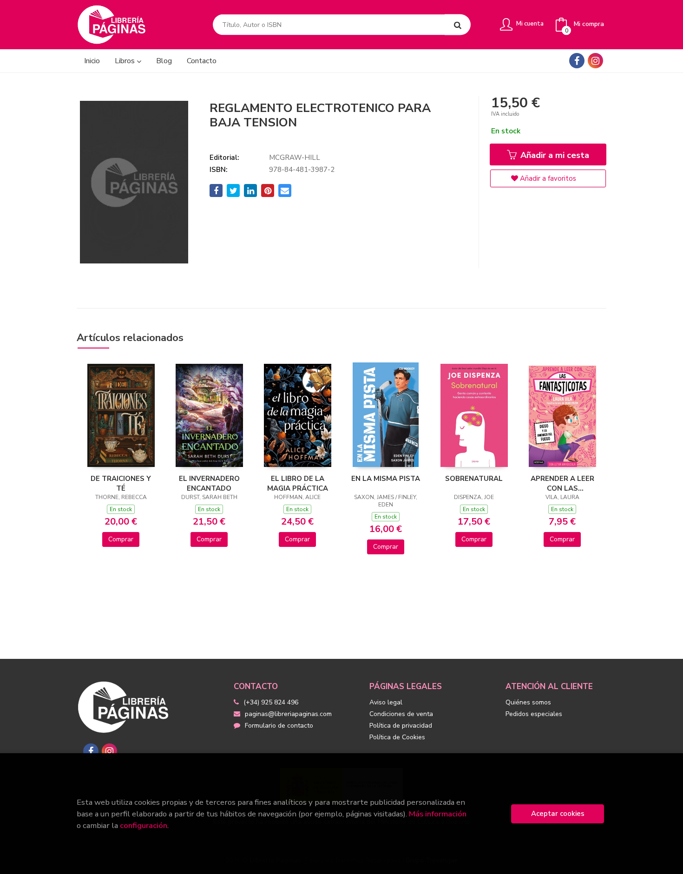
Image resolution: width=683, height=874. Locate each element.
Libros (126, 61)
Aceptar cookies (557, 813)
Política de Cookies (397, 737)
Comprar (120, 539)
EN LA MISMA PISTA (385, 478)
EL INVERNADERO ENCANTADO (209, 483)
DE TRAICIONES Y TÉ (121, 483)
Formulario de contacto (279, 725)
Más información (437, 813)
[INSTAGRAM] (595, 60)
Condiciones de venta (401, 714)
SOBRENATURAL (474, 478)
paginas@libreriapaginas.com (288, 714)
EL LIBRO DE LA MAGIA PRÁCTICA (297, 483)
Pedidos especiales (534, 714)
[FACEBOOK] (576, 60)
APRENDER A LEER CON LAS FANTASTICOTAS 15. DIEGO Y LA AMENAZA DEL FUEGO (562, 483)
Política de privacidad (400, 725)
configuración (143, 825)
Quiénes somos (528, 702)
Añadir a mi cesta (553, 155)
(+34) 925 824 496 (270, 702)
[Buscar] (458, 24)
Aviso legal (385, 702)
